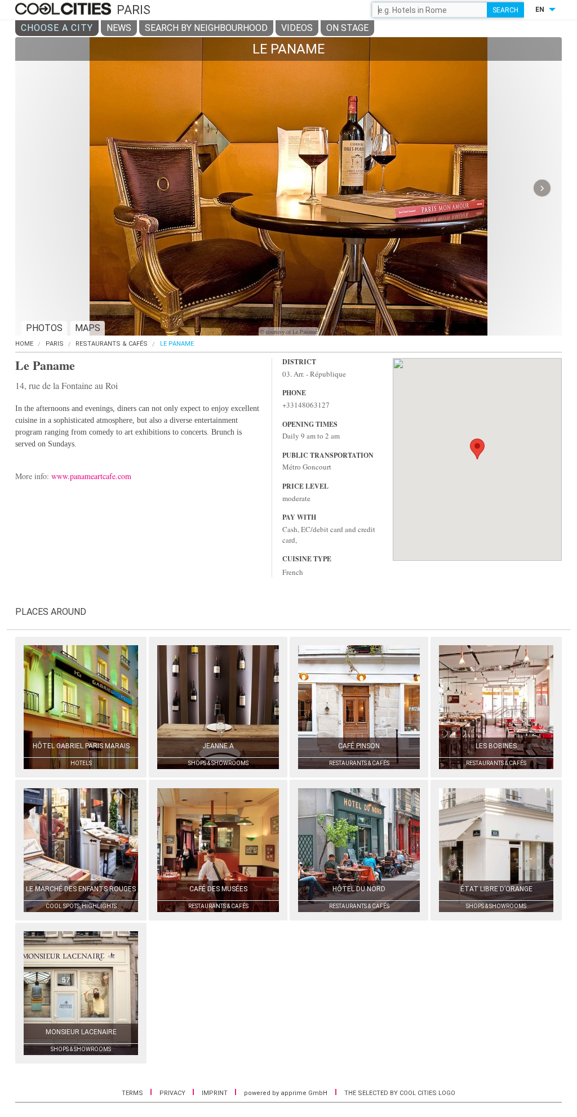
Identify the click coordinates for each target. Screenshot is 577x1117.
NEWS (118, 28)
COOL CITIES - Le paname (64, 9)
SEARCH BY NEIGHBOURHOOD (206, 28)
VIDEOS (297, 28)
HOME (24, 344)
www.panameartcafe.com (91, 476)
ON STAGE (347, 28)
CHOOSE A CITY (57, 28)
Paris (55, 344)
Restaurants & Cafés (112, 344)
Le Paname (177, 344)
